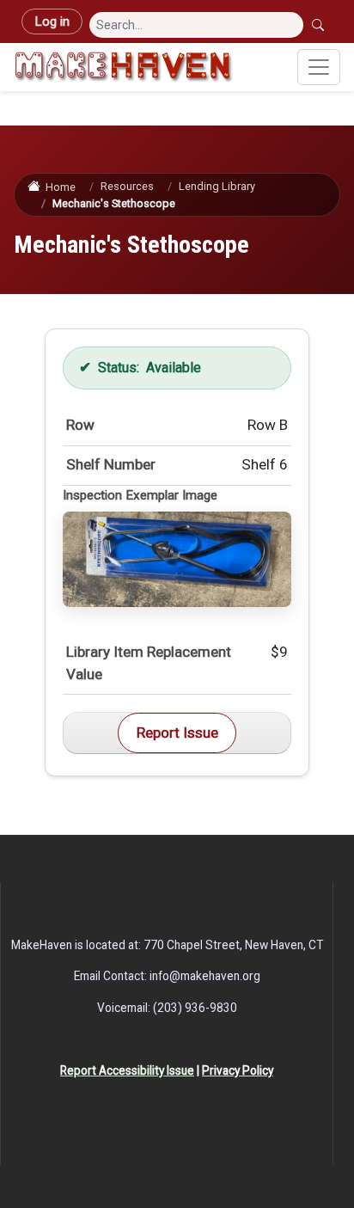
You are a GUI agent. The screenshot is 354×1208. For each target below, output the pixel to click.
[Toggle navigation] (318, 67)
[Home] (123, 67)
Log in (52, 21)
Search (320, 25)
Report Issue (177, 732)
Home (61, 187)
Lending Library (217, 186)
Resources (127, 186)
